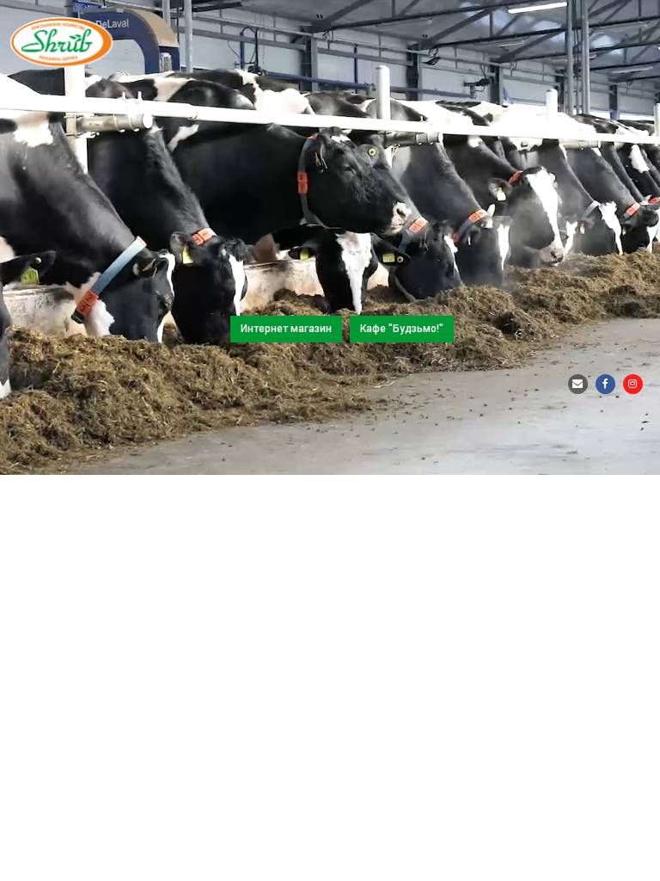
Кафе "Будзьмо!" (401, 329)
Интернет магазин (286, 329)
